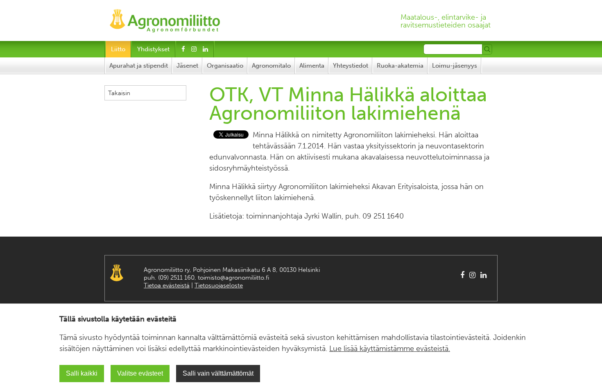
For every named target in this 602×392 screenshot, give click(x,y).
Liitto (118, 49)
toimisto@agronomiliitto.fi (233, 277)
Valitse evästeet (140, 373)
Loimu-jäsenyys (454, 65)
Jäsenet (187, 65)
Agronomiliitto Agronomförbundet (116, 272)
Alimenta (311, 65)
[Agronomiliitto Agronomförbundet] (165, 18)
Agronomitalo (271, 65)
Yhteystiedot (350, 65)
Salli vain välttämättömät (218, 373)
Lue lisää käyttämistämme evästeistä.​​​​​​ (389, 348)
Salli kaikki (81, 373)
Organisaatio (225, 65)
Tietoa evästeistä (167, 285)
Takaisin (119, 93)
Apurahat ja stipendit (138, 65)
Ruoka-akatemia (400, 65)
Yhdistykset (153, 49)
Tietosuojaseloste (219, 285)
